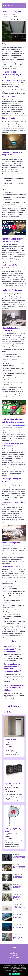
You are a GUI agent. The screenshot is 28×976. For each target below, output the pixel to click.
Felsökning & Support (20, 20)
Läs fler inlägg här (14, 706)
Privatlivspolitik (16, 973)
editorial (12, 20)
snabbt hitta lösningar (8, 260)
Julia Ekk (15, 787)
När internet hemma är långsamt (10, 80)
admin (15, 16)
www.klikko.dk (15, 957)
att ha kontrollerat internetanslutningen (15, 425)
